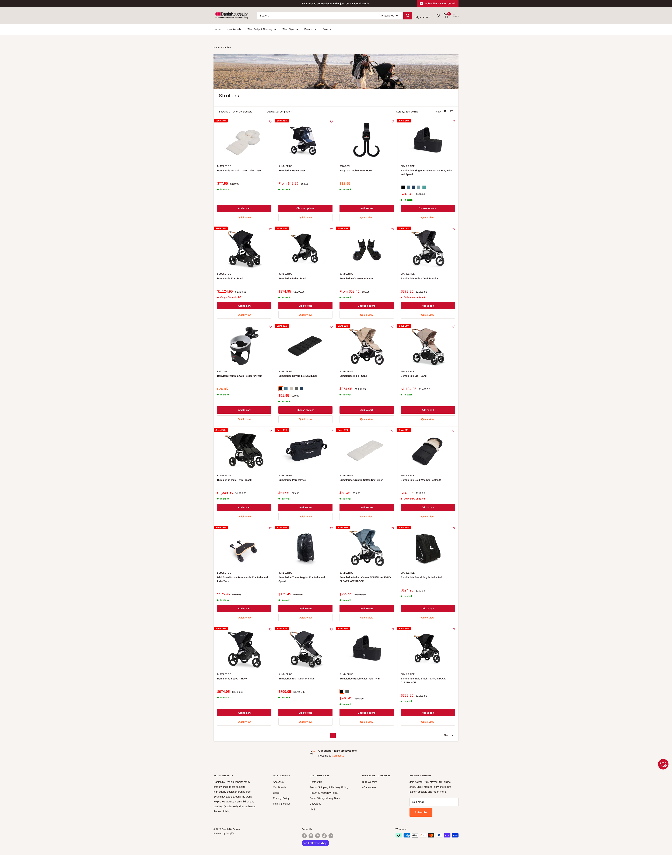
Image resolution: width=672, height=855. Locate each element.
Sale (325, 29)
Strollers (227, 47)
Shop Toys (288, 29)
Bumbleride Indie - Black (292, 278)
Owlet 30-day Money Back (325, 798)
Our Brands (279, 787)
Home (217, 29)
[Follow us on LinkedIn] (330, 835)
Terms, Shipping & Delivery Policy (329, 787)
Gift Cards (315, 803)
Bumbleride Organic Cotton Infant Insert (239, 170)
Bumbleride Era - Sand (413, 375)
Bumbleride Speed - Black (232, 678)
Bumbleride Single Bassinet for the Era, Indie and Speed (426, 172)
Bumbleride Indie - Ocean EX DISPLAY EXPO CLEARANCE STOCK (365, 579)
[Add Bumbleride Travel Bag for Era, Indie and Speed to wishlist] (331, 528)
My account (422, 17)
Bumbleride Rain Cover (291, 170)
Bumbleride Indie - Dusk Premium (420, 278)
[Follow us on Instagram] (311, 835)
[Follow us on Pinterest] (317, 835)
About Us (278, 781)
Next (446, 735)
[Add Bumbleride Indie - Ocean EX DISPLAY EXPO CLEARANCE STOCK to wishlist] (393, 528)
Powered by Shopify (224, 833)
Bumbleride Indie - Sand (353, 375)
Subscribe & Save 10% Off (440, 3)
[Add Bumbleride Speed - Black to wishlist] (270, 629)
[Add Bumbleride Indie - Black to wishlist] (331, 229)
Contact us (338, 755)
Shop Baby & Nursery (259, 29)
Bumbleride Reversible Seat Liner (297, 375)
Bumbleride (224, 166)
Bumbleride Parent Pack (292, 479)
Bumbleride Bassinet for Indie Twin (360, 678)
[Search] (407, 15)
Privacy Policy (281, 798)
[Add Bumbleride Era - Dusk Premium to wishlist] (331, 629)
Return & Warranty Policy (324, 792)
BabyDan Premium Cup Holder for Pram (239, 375)
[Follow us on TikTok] (324, 835)
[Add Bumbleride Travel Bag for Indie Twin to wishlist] (454, 528)
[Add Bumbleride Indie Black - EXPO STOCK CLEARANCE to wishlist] (454, 629)
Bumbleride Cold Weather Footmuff (421, 479)
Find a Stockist (281, 803)
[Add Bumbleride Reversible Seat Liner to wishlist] (331, 326)
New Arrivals (234, 29)
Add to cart (244, 208)
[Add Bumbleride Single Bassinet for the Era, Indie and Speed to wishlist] (454, 121)
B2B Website (369, 781)
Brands (308, 29)
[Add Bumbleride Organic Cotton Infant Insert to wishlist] (270, 121)
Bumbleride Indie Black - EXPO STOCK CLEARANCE (423, 680)
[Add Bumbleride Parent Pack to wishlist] (331, 431)
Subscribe (421, 812)
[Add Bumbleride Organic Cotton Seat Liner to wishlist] (393, 431)
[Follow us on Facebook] (304, 835)
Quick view (244, 217)
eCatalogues (369, 787)
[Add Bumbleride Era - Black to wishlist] (270, 229)
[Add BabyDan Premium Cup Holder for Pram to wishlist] (270, 326)
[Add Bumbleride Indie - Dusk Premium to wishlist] (454, 229)
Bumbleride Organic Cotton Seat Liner (361, 479)
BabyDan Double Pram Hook (356, 170)
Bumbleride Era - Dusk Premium (296, 678)
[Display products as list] (451, 111)
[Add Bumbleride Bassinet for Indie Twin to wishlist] (393, 629)
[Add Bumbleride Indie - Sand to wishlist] (393, 326)
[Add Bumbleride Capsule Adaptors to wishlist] (393, 229)
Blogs (276, 792)
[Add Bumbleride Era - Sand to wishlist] (454, 326)
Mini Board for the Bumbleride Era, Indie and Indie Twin (242, 579)
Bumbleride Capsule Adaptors (357, 278)
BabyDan (345, 166)
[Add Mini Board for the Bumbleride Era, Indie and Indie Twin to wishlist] (270, 528)
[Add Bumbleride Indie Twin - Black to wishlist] (270, 431)
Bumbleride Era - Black (230, 278)
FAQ (312, 809)
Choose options (305, 208)
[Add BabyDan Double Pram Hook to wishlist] (393, 121)
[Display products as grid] (445, 111)
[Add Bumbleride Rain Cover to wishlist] (331, 121)
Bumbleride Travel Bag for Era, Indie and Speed (301, 579)
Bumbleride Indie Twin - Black (234, 479)
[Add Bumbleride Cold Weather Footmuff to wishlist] (454, 431)
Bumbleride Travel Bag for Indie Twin (422, 577)
